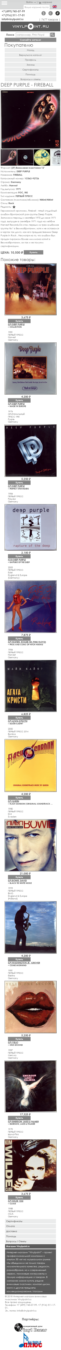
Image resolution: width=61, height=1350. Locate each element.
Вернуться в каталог (30, 55)
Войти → (31, 2)
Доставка (11, 1231)
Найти (52, 35)
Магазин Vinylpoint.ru (18, 1246)
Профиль (30, 59)
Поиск (10, 34)
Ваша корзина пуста (37, 7)
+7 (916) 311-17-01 (13, 15)
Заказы (31, 64)
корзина (47, 2)
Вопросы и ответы (30, 79)
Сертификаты (30, 69)
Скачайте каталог (30, 39)
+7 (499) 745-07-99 (13, 11)
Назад (30, 50)
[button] (57, 92)
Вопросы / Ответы (16, 1241)
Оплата (10, 1226)
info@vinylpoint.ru (13, 19)
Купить (33, 252)
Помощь (30, 74)
